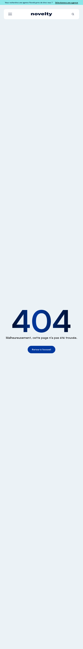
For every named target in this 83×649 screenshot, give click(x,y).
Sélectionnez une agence (66, 2)
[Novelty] (41, 14)
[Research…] (73, 14)
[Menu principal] (10, 14)
